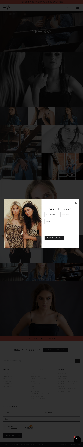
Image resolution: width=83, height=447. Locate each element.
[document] (41, 223)
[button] (76, 202)
